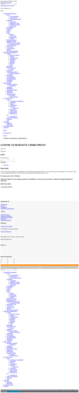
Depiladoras (10, 350)
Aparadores (13, 344)
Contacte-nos (4, 207)
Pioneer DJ (15, 366)
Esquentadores (10, 286)
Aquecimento (10, 335)
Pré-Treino (12, 354)
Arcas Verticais (13, 276)
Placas (8, 291)
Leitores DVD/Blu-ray (12, 376)
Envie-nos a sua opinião (6, 226)
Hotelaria (9, 308)
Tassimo (12, 328)
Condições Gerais (5, 214)
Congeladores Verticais (15, 278)
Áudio (5, 135)
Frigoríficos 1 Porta (14, 282)
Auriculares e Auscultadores (17, 360)
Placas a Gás (13, 294)
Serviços (3, 206)
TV (7, 373)
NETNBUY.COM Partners (7, 208)
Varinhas (12, 315)
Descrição (6, 165)
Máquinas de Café (11, 326)
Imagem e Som (7, 133)
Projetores (9, 378)
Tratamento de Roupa (12, 330)
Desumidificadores (11, 337)
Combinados (13, 280)
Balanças (12, 322)
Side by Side (13, 284)
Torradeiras (12, 318)
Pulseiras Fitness (14, 355)
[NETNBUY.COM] (6, 2)
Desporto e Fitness (11, 353)
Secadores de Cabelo (12, 348)
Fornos (8, 290)
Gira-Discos (13, 368)
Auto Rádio (13, 361)
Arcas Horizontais (14, 275)
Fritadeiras (12, 321)
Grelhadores (10, 339)
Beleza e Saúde (7, 341)
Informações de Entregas (7, 217)
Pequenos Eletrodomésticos (10, 311)
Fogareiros (9, 340)
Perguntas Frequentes (6, 220)
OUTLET (6, 386)
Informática (6, 380)
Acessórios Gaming (8, 385)
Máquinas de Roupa (12, 298)
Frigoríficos (9, 279)
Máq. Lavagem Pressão (12, 309)
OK (8, 391)
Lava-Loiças (10, 305)
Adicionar (3, 162)
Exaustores (9, 287)
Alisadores (9, 346)
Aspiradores (10, 333)
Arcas (8, 273)
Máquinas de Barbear (12, 343)
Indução (12, 293)
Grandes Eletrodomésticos (10, 272)
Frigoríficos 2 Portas (15, 283)
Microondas (10, 325)
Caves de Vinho (11, 307)
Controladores (13, 364)
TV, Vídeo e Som (8, 357)
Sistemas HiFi (13, 371)
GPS (8, 379)
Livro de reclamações (6, 231)
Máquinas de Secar (11, 300)
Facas (11, 323)
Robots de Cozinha (14, 314)
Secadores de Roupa (15, 303)
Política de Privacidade (6, 216)
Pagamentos (3, 218)
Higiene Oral (10, 351)
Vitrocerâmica (13, 296)
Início (5, 130)
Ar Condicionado (11, 336)
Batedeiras (12, 319)
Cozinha (9, 312)
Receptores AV (13, 372)
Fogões (8, 289)
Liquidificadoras (14, 316)
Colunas (12, 362)
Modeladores (10, 347)
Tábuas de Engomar (15, 332)
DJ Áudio (12, 365)
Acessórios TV (13, 375)
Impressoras (10, 383)
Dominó (12, 297)
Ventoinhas (9, 329)
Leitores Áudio (13, 369)
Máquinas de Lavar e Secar (13, 301)
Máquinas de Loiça (11, 304)
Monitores (9, 382)
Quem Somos (4, 204)
